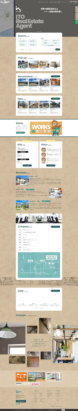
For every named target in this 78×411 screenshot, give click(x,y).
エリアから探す (22, 41)
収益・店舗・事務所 (51, 45)
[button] (37, 31)
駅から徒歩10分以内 (49, 393)
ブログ (41, 396)
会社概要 (59, 2)
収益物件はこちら (45, 201)
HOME (40, 2)
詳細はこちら (20, 132)
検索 (57, 49)
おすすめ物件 (51, 2)
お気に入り (71, 2)
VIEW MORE (55, 76)
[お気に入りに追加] (26, 79)
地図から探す (22, 44)
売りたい (47, 2)
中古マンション (55, 40)
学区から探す (32, 44)
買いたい (43, 2)
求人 (67, 2)
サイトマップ (58, 396)
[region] (27, 155)
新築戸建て (45, 42)
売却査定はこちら (29, 189)
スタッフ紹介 (41, 398)
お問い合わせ (21, 401)
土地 (45, 40)
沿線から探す (32, 41)
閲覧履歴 (76, 2)
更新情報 (35, 401)
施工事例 (55, 2)
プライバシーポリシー (59, 398)
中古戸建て (55, 42)
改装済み (48, 396)
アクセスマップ (63, 2)
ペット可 (48, 398)
